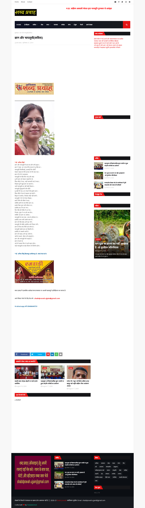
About (23, 2)
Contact (29, 2)
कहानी (96, 474)
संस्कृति (114, 470)
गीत (124, 463)
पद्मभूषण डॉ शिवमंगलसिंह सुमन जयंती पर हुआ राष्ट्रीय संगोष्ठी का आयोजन (52, 382)
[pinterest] (129, 2)
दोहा (120, 470)
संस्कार (107, 474)
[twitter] (122, 2)
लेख (109, 463)
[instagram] (126, 2)
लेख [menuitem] (42, 25)
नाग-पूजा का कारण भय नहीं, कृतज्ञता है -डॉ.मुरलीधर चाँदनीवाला (114, 174)
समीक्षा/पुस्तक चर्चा (99, 470)
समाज (108, 470)
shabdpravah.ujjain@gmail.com (47, 298)
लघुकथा (116, 467)
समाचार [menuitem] (56, 25)
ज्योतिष (114, 477)
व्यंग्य (119, 463)
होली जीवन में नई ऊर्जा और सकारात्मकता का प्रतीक (108, 39)
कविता (96, 463)
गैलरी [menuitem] (81, 25)
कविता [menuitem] (34, 25)
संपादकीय (108, 467)
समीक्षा (125, 470)
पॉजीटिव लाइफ (99, 477)
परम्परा (119, 474)
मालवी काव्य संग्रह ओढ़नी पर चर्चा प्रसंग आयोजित (26, 382)
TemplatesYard (32, 505)
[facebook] (119, 2)
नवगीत (113, 474)
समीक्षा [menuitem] (63, 25)
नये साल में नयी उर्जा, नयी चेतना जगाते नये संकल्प (108, 45)
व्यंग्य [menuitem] (69, 25)
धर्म (96, 467)
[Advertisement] (53, 63)
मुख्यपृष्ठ (17, 33)
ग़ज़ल (113, 463)
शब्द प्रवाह (19, 43)
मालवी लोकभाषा (123, 477)
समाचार (103, 463)
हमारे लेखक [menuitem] (89, 25)
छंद (102, 474)
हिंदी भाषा (107, 477)
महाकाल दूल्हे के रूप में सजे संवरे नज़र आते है (106, 43)
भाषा (96, 481)
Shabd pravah (62, 500)
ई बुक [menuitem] (75, 25)
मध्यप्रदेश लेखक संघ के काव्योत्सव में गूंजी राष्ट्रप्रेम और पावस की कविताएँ (115, 184)
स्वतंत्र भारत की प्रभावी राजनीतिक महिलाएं (106, 41)
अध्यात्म (101, 467)
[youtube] (115, 2)
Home (17, 2)
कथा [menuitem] (47, 25)
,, (112, 234)
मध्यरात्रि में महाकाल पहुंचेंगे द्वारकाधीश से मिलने (107, 47)
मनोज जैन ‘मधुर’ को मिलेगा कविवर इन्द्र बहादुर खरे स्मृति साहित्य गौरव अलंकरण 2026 (78, 383)
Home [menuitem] (18, 25)
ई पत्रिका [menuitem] (26, 25)
